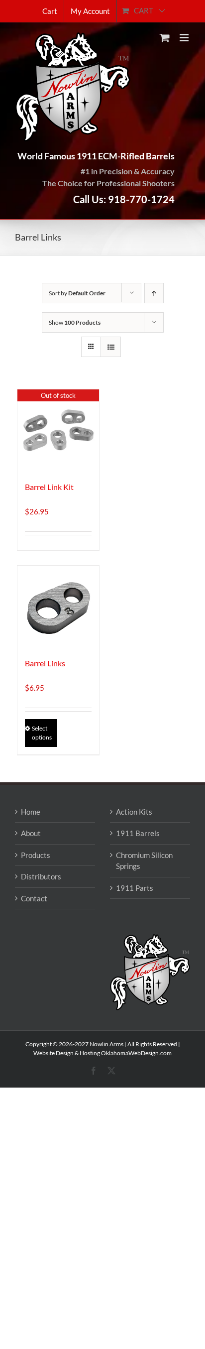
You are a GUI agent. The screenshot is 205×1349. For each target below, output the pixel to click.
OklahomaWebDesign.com (136, 1053)
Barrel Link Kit (49, 486)
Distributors (41, 876)
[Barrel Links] (58, 606)
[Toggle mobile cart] (165, 37)
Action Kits (134, 811)
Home (30, 811)
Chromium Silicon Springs (144, 861)
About (31, 833)
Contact (34, 898)
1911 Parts (134, 887)
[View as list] (110, 347)
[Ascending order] (154, 293)
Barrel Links (45, 663)
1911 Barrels (138, 833)
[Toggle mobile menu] (185, 37)
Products (35, 855)
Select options (42, 733)
